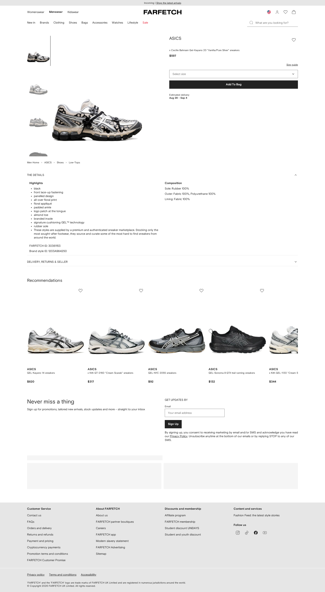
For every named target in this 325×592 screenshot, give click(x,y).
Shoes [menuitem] (73, 22)
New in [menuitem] (31, 22)
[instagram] (238, 533)
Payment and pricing (40, 540)
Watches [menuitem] (117, 22)
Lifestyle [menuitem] (133, 22)
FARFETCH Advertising (110, 547)
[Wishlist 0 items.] (285, 12)
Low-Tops (74, 162)
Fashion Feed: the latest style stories (256, 515)
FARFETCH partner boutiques (115, 521)
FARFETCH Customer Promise (46, 560)
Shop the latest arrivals (168, 3)
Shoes (60, 162)
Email (168, 406)
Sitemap (101, 553)
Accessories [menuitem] (99, 22)
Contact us (34, 515)
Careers (101, 528)
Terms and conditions (62, 574)
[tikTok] (247, 533)
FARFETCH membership (180, 521)
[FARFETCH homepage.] (162, 12)
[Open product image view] (97, 96)
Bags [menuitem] (84, 22)
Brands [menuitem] (44, 22)
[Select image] (38, 51)
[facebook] (256, 533)
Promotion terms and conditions (47, 553)
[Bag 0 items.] (294, 12)
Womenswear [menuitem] (35, 12)
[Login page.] (277, 12)
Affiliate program (175, 515)
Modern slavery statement (112, 540)
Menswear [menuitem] (56, 12)
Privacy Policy (179, 436)
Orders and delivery (39, 528)
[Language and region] (269, 12)
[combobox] (233, 74)
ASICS (48, 162)
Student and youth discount (183, 534)
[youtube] (265, 533)
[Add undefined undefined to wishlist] (80, 290)
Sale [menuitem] (145, 22)
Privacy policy (36, 574)
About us (102, 515)
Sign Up (173, 424)
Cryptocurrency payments (43, 547)
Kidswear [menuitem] (73, 12)
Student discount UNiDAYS (182, 528)
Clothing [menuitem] (58, 22)
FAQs (30, 521)
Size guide (292, 64)
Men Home (33, 162)
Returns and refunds (40, 534)
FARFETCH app (106, 534)
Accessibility (88, 574)
